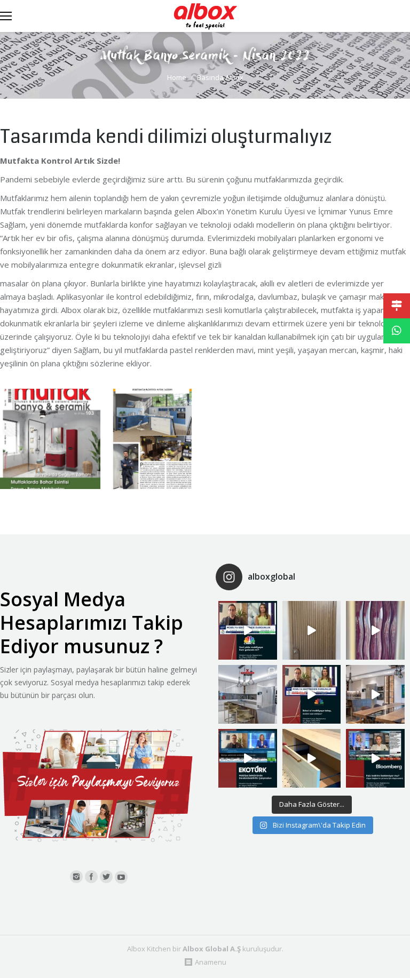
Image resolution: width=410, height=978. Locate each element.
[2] (153, 439)
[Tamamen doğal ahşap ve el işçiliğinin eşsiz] (375, 630)
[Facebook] (91, 876)
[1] (50, 439)
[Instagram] (76, 876)
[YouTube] (121, 877)
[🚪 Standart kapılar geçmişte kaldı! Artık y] (311, 630)
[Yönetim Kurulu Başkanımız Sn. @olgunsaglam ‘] (247, 630)
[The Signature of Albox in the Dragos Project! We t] (247, 694)
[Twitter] (106, 876)
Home (176, 77)
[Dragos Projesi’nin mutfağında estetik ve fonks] (375, 694)
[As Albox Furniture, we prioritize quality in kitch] (311, 758)
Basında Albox (220, 77)
